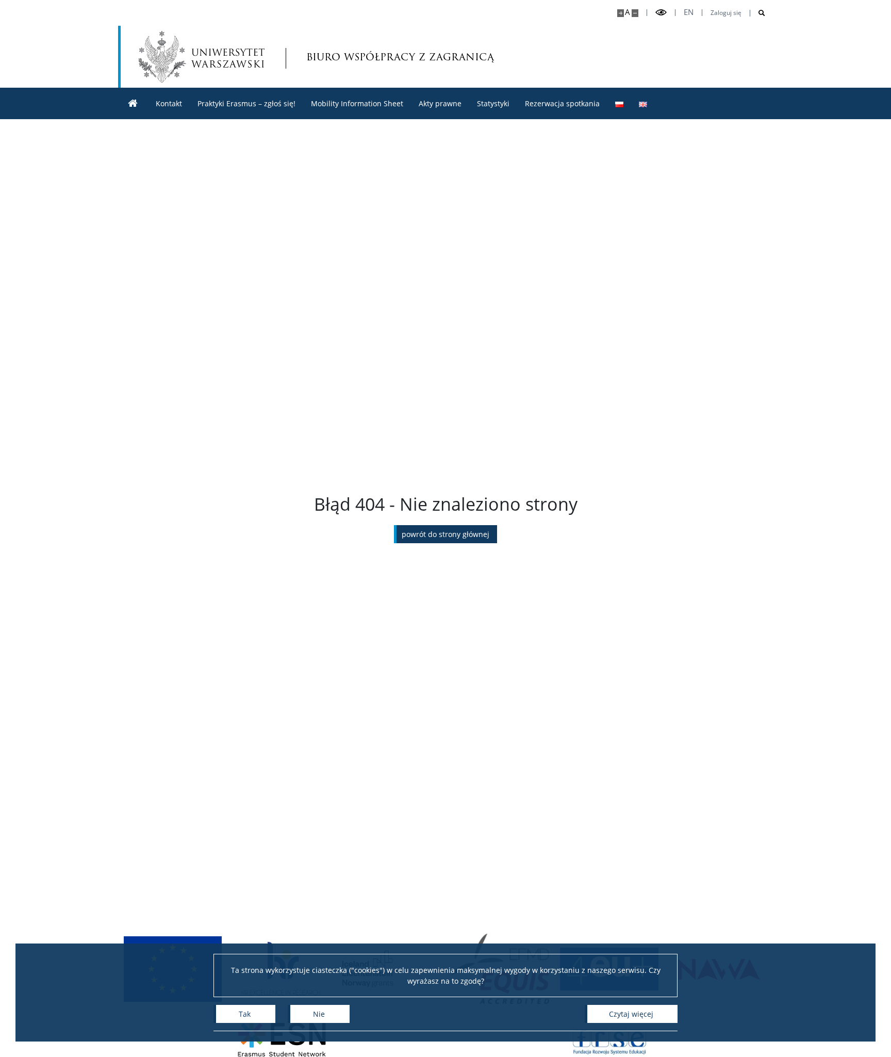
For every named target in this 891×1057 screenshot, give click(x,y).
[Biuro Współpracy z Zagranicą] (133, 103)
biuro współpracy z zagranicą (362, 56)
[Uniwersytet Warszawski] (202, 57)
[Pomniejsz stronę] (635, 13)
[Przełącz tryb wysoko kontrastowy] (661, 12)
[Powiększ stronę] (620, 13)
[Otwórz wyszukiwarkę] (758, 13)
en (689, 12)
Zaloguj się (726, 13)
